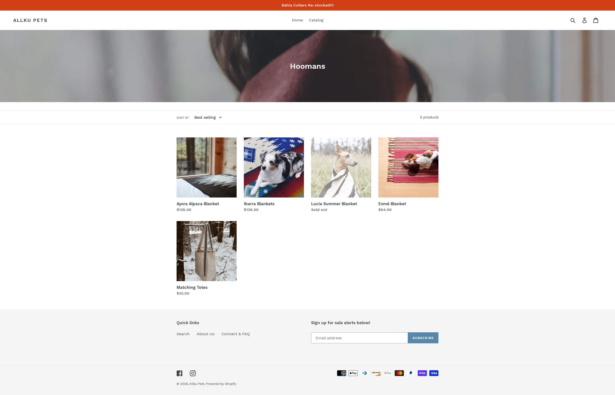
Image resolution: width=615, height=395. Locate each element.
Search (183, 334)
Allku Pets (30, 20)
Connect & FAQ (235, 334)
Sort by (183, 117)
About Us (205, 334)
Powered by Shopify (221, 384)
